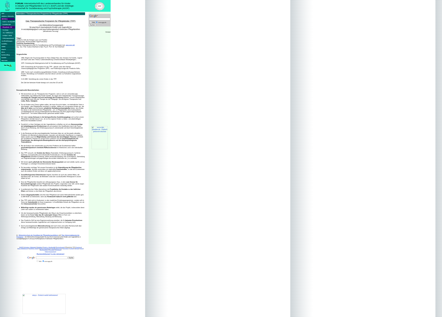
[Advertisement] (45, 282)
